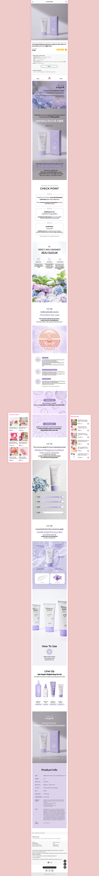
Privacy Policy (35, 843)
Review (49, 78)
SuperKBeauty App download (50, 867)
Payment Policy (56, 846)
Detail (38, 78)
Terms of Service (56, 842)
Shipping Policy (56, 844)
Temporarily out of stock (49, 874)
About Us (34, 842)
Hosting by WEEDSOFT (36, 857)
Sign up (49, 66)
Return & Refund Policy (36, 844)
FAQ (53, 843)
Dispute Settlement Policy (37, 846)
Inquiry (61, 78)
